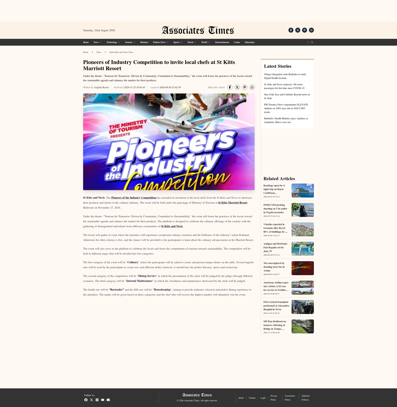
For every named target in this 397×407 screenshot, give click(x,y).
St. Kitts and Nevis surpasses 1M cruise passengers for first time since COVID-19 (284, 86)
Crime (237, 42)
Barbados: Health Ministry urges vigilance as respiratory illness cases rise (286, 120)
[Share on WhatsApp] (311, 30)
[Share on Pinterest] (304, 30)
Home (86, 42)
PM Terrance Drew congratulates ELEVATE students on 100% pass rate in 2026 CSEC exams (286, 108)
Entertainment (222, 42)
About (241, 397)
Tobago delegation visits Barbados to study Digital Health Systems (285, 76)
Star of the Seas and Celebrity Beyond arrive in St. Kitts (287, 96)
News (98, 52)
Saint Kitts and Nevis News (121, 52)
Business (144, 42)
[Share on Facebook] (290, 30)
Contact (252, 397)
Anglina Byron (101, 87)
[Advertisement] (198, 9)
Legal (263, 397)
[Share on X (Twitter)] (297, 30)
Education (249, 42)
